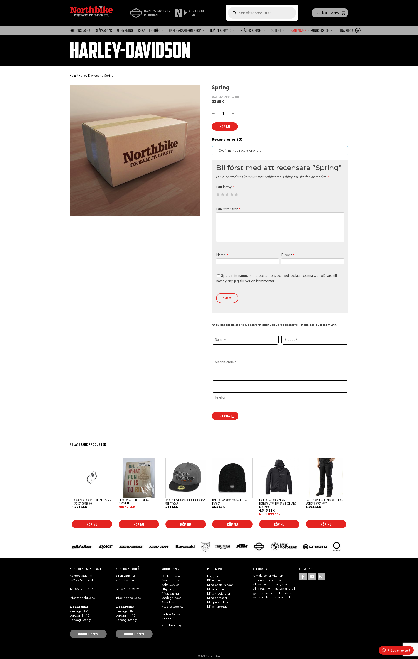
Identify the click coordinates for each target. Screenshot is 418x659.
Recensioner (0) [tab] (227, 140)
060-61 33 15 (84, 589)
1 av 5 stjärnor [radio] (218, 194)
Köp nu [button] (92, 524)
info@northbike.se (82, 598)
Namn (222, 255)
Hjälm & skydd (220, 30)
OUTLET (276, 30)
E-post (287, 255)
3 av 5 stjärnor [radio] (227, 194)
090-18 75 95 (130, 589)
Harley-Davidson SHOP (185, 30)
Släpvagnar (103, 30)
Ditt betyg (225, 187)
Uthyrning (125, 30)
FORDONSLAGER (80, 30)
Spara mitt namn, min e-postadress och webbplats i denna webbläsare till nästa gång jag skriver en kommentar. (276, 278)
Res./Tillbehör (149, 30)
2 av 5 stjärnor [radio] (222, 194)
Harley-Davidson (90, 75)
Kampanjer (298, 30)
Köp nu (224, 126)
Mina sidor (345, 30)
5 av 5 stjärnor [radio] (236, 194)
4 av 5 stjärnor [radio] (231, 194)
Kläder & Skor (251, 30)
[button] (88, 634)
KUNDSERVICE (319, 30)
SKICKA (224, 416)
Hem (73, 75)
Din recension (228, 209)
